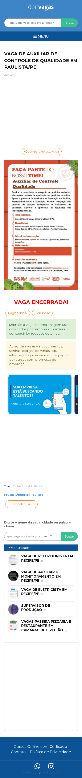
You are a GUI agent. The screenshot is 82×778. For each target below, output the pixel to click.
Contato (18, 752)
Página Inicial (17, 313)
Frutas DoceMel (22, 486)
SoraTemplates (34, 773)
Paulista (39, 486)
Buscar (69, 23)
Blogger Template (54, 773)
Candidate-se (21, 504)
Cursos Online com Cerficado (40, 746)
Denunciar (42, 313)
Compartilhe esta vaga (43, 151)
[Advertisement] (41, 112)
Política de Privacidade (50, 752)
